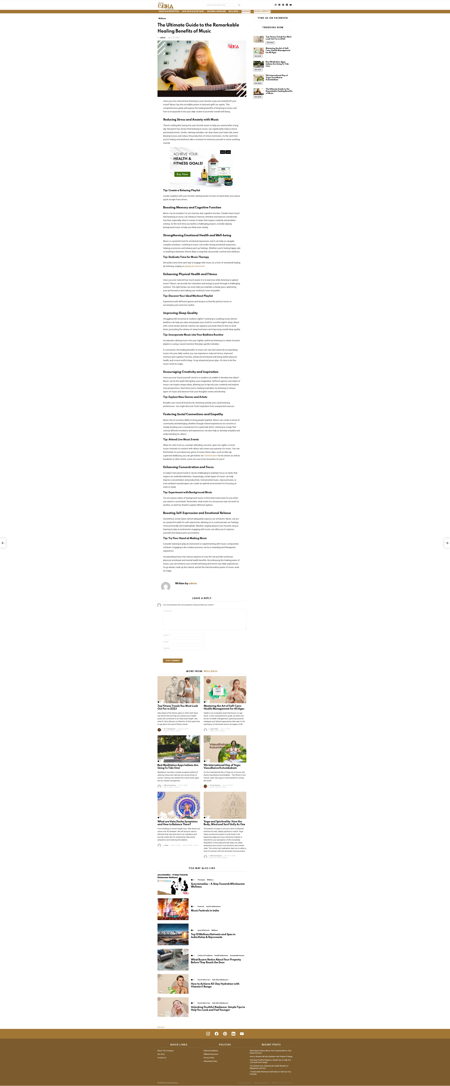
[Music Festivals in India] (173, 909)
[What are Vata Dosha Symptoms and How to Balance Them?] (179, 805)
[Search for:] (223, 5)
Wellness (233, 12)
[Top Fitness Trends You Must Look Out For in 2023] (179, 689)
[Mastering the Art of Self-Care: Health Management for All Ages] (225, 689)
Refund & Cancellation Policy (281, 1083)
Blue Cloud (182, 1083)
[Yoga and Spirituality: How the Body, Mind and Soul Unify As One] (225, 805)
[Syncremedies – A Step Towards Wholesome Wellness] (173, 884)
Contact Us (162, 1058)
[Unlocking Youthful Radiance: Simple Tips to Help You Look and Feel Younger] (173, 1007)
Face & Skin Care (204, 980)
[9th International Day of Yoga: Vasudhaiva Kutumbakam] (225, 748)
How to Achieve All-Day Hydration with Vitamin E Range (271, 1056)
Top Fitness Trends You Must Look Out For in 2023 (278, 38)
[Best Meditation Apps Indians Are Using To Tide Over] (179, 748)
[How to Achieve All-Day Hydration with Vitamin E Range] (173, 984)
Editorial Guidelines (211, 1051)
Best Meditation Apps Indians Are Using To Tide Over (277, 64)
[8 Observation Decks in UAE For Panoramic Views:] (3, 543)
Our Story (161, 1054)
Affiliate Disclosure (211, 1054)
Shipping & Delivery (261, 1083)
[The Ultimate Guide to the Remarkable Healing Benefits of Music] (258, 91)
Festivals (201, 906)
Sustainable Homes (237, 955)
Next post (161, 1027)
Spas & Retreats (203, 930)
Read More (270, 42)
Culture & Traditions (205, 955)
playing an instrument (195, 266)
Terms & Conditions (244, 1083)
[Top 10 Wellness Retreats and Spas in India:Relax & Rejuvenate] (173, 934)
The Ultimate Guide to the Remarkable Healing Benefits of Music (279, 91)
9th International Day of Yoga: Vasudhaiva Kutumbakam (277, 78)
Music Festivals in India (205, 910)
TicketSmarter (210, 455)
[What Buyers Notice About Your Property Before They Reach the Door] (173, 960)
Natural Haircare (216, 12)
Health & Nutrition (169, 12)
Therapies (201, 880)
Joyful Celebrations (213, 906)
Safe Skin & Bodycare (193, 12)
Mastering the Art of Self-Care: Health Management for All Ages (278, 50)
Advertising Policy (210, 1061)
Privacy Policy (209, 1058)
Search (239, 5)
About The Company (165, 1051)
